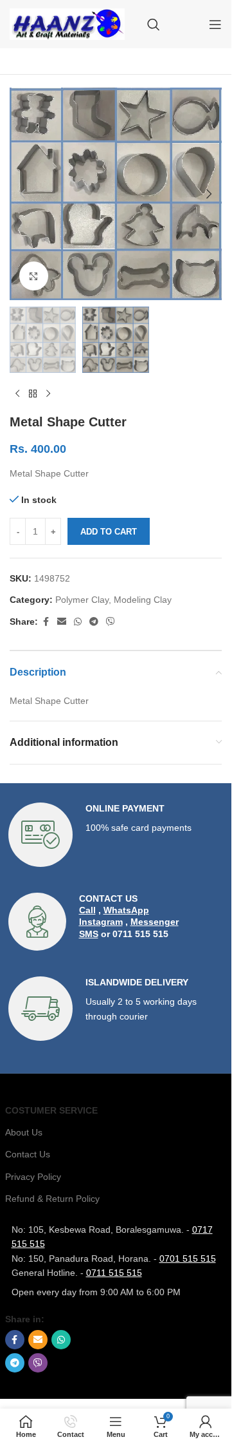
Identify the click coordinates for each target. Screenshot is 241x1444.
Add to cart (108, 532)
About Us (23, 1132)
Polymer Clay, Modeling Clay (113, 599)
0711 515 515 (114, 1273)
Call (87, 910)
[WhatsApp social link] (77, 622)
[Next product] (48, 393)
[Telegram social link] (93, 622)
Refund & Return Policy (52, 1198)
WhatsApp (126, 910)
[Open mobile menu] (215, 24)
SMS (88, 934)
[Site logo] (67, 23)
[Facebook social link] (45, 622)
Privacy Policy (33, 1177)
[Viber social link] (110, 622)
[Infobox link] (116, 835)
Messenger (154, 922)
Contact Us (27, 1154)
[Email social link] (61, 622)
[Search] (153, 24)
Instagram (101, 922)
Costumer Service (51, 1110)
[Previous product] (17, 393)
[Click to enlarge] (33, 275)
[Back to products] (32, 393)
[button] (22, 194)
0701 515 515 (187, 1258)
